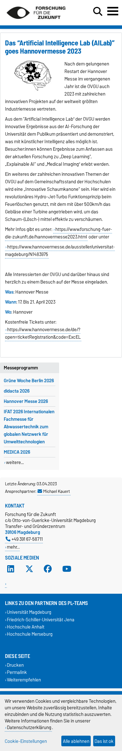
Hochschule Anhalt (25, 626)
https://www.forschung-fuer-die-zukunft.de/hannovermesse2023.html (58, 233)
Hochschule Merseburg (30, 634)
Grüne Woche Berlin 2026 (29, 380)
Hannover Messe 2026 (26, 401)
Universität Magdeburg (29, 612)
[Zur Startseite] (36, 21)
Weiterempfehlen (24, 679)
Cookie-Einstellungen (26, 741)
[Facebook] (47, 569)
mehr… (13, 547)
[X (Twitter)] (29, 569)
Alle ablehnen (76, 741)
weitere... (15, 462)
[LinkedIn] (10, 569)
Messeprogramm (21, 368)
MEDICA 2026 (17, 452)
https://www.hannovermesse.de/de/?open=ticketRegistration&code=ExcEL (43, 333)
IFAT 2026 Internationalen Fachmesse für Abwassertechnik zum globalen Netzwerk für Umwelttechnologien (29, 427)
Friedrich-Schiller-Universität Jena (40, 619)
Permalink (17, 672)
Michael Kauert (56, 491)
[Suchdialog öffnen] (97, 11)
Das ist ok (104, 741)
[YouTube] (66, 569)
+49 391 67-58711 (27, 539)
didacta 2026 (16, 391)
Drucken (15, 665)
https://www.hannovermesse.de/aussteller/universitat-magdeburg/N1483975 (60, 250)
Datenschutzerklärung (29, 727)
